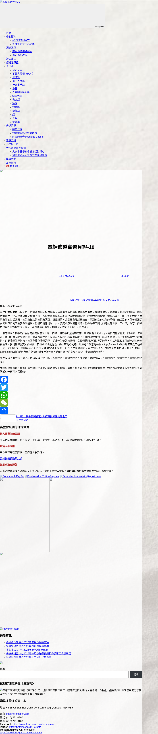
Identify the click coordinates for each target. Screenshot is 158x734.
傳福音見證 (12, 62)
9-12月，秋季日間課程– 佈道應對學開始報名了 (41, 416)
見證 (14, 118)
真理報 (10, 66)
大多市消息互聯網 (16, 148)
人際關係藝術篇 (21, 92)
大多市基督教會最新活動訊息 (28, 151)
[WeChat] (71, 403)
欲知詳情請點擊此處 (11, 458)
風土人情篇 (18, 81)
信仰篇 (16, 77)
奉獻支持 (11, 140)
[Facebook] (71, 379)
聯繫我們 (11, 159)
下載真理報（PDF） (23, 73)
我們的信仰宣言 (21, 40)
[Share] (71, 410)
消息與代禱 (12, 144)
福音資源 (17, 129)
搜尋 (2, 669)
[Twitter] (71, 387)
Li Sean (125, 276)
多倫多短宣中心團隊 (23, 44)
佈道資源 (11, 125)
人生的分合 (22, 420)
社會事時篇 (18, 84)
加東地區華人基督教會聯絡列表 (29, 155)
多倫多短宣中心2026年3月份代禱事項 (27, 649)
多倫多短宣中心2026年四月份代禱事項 (27, 646)
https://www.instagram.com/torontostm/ (21, 732)
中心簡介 (11, 36)
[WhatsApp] (71, 395)
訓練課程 (11, 47)
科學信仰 (17, 96)
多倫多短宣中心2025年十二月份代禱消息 (28, 657)
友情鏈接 (11, 162)
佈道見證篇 (87, 300)
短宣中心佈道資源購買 (24, 133)
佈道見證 (74, 300)
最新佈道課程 (19, 55)
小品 (14, 88)
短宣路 (16, 107)
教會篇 (16, 99)
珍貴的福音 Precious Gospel (28, 136)
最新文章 (17, 70)
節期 (14, 103)
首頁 (8, 33)
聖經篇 (16, 110)
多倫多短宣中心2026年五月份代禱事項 (27, 642)
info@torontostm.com (17, 714)
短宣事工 (11, 59)
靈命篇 (16, 122)
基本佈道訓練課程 (22, 51)
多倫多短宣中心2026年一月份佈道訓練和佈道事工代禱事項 (38, 653)
